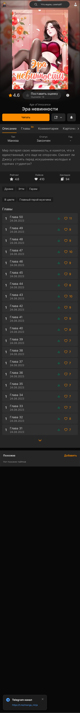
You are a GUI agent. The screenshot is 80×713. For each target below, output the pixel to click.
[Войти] (75, 4)
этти (21, 188)
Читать (25, 117)
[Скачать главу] (58, 218)
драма (8, 188)
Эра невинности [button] (40, 108)
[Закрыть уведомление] (42, 699)
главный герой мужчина (35, 199)
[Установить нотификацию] (71, 117)
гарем (33, 188)
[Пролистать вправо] (76, 128)
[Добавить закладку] (58, 117)
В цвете (9, 199)
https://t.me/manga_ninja (25, 705)
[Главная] (4, 4)
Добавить (70, 455)
